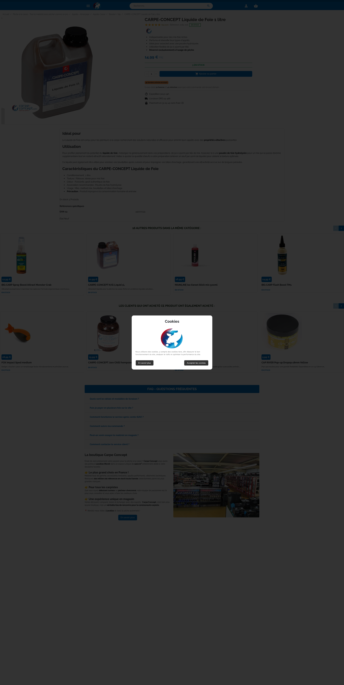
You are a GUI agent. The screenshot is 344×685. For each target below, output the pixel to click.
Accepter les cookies (196, 363)
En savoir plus (144, 363)
